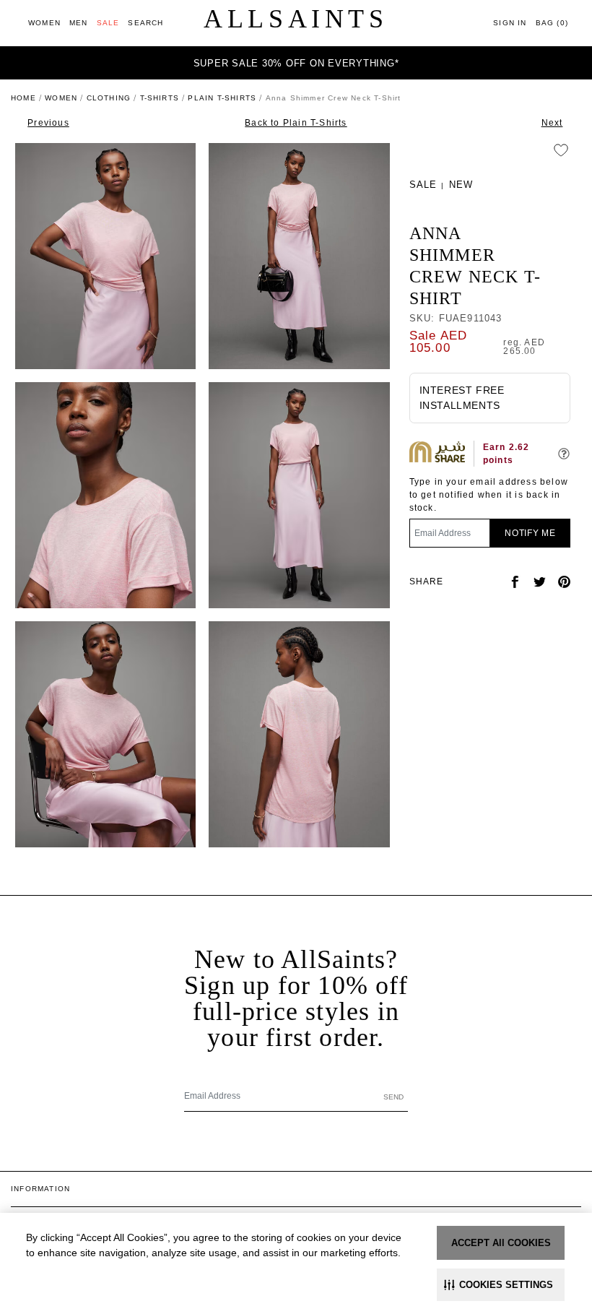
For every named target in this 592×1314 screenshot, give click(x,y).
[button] (501, 1284)
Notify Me (530, 533)
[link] (44, 22)
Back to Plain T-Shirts (296, 123)
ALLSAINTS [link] (296, 18)
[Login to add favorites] (561, 150)
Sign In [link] (509, 23)
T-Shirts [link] (160, 98)
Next (552, 123)
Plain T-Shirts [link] (222, 98)
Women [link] (61, 98)
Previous (48, 123)
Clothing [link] (109, 98)
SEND (393, 1097)
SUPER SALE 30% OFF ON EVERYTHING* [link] (296, 63)
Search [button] (145, 23)
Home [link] (23, 98)
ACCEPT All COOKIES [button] (501, 1242)
